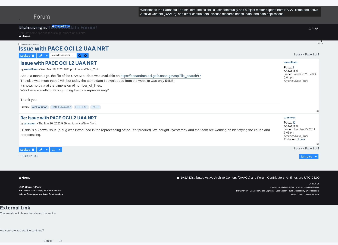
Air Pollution (39, 107)
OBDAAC (81, 107)
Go (60, 240)
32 (294, 122)
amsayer (289, 117)
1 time (301, 139)
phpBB (284, 187)
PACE (95, 107)
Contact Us (314, 184)
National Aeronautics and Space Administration (41, 194)
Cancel (47, 240)
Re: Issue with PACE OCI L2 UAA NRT (58, 117)
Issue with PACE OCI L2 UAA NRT (64, 48)
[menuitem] (230, 177)
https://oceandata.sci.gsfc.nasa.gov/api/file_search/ (159, 76)
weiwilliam (290, 62)
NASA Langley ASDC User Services (46, 190)
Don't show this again (30, 44)
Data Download (61, 107)
